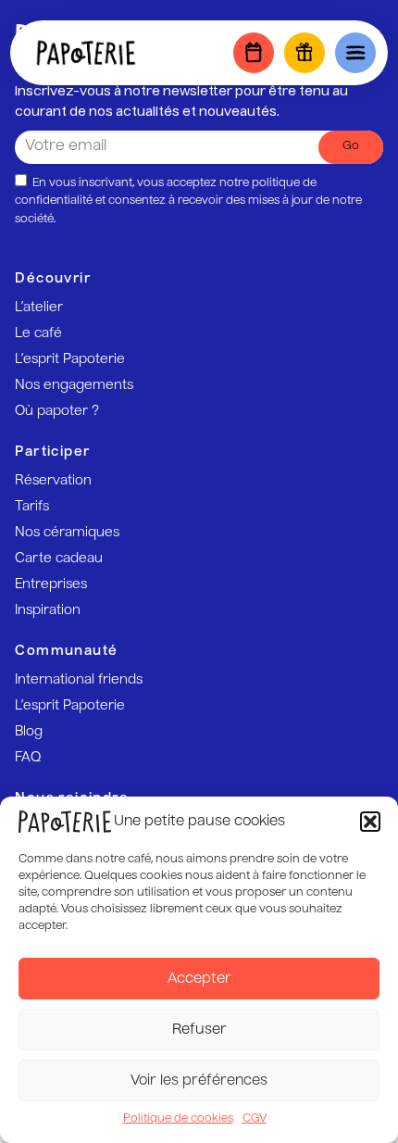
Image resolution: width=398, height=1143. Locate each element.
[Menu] (355, 52)
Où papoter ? (57, 411)
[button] (370, 821)
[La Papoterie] (86, 52)
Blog (29, 731)
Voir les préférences (199, 1080)
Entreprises (51, 584)
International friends (79, 679)
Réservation (53, 480)
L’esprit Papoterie (70, 359)
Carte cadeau (59, 558)
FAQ (28, 757)
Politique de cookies (178, 1118)
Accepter (199, 979)
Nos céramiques (67, 532)
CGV (255, 1118)
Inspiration (48, 610)
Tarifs (32, 506)
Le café (38, 333)
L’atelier (39, 307)
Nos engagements (74, 385)
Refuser (199, 1029)
